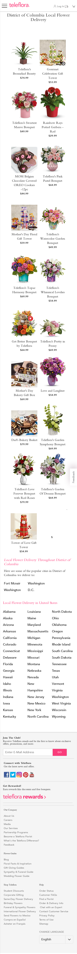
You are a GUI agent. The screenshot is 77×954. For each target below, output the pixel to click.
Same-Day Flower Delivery (18, 899)
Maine (31, 618)
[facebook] (6, 776)
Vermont (58, 684)
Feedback (9, 844)
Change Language (51, 932)
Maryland (34, 625)
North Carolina (38, 717)
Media (7, 824)
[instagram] (19, 776)
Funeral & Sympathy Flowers (19, 907)
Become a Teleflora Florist (18, 836)
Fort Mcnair (12, 583)
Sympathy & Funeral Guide (18, 871)
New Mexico (36, 703)
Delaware (9, 658)
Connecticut (11, 651)
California (10, 638)
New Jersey (35, 697)
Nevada (33, 677)
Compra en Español (15, 919)
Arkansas (9, 631)
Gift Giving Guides (14, 867)
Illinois (7, 690)
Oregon (57, 631)
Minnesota (34, 644)
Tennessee (59, 664)
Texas (56, 671)
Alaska (8, 618)
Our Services (11, 828)
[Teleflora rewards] (24, 798)
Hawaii (8, 677)
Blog (6, 859)
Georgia (8, 671)
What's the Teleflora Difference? (21, 840)
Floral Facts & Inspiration (17, 863)
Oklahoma (59, 625)
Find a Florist (46, 899)
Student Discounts (14, 890)
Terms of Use (46, 919)
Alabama (9, 612)
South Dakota (61, 658)
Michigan (33, 638)
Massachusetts (37, 631)
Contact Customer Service (53, 911)
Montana (33, 664)
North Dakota (62, 612)
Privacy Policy (47, 915)
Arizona (8, 625)
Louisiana (34, 612)
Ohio (55, 618)
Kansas (8, 710)
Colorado (9, 644)
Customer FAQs (48, 894)
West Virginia (61, 703)
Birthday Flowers (13, 903)
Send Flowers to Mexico (17, 915)
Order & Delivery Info (51, 903)
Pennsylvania (61, 638)
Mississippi (35, 651)
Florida (8, 664)
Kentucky (9, 717)
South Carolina (62, 651)
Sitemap (43, 923)
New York (34, 710)
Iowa (6, 703)
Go (60, 752)
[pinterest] (25, 776)
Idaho (7, 684)
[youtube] (32, 776)
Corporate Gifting (14, 894)
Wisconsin (59, 710)
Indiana (8, 697)
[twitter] (13, 776)
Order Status (46, 890)
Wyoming (58, 717)
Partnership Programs (16, 832)
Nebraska (34, 671)
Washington (12, 590)
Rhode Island (61, 644)
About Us (9, 815)
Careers (8, 820)
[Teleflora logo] (19, 6)
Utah (55, 677)
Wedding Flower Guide (16, 876)
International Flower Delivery (20, 911)
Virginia (57, 690)
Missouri (33, 658)
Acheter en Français (14, 923)
